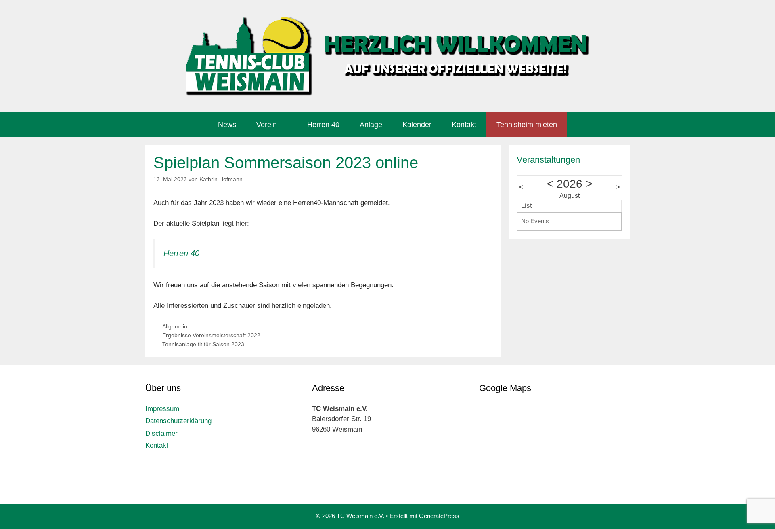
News (227, 125)
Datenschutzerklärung (178, 421)
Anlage (371, 125)
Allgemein (174, 326)
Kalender (416, 125)
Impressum (162, 409)
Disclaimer (161, 433)
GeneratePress (439, 515)
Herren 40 (323, 125)
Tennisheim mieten (526, 125)
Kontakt (464, 125)
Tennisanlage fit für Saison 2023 (203, 344)
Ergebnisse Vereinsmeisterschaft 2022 (211, 335)
